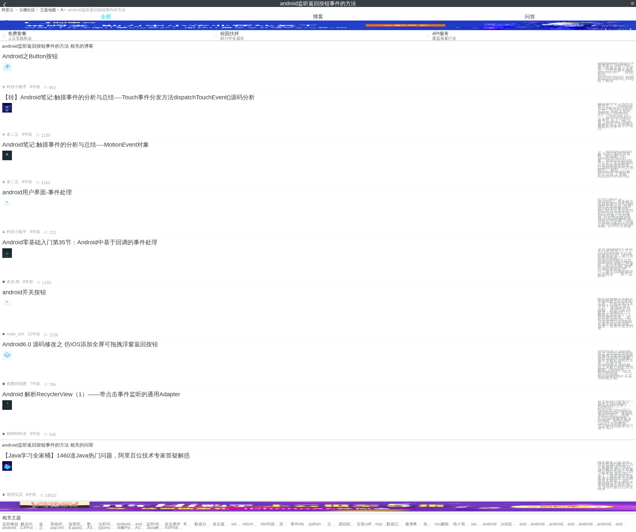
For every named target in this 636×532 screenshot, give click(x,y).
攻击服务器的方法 (222, 524)
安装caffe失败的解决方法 (366, 524)
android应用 (540, 524)
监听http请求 (155, 524)
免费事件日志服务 (429, 524)
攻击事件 (173, 524)
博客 (318, 17)
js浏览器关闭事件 (510, 524)
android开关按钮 (24, 292)
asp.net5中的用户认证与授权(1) (59, 528)
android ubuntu (588, 524)
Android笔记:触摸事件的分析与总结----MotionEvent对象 (75, 144)
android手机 (558, 524)
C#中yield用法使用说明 (30, 528)
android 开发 (525, 524)
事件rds (297, 524)
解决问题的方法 (30, 524)
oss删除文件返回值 (444, 524)
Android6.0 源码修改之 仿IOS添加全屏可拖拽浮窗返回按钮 (80, 344)
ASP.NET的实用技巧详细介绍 (174, 528)
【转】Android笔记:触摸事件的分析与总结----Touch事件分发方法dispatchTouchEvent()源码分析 (128, 97)
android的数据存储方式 (126, 524)
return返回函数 (251, 524)
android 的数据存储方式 (140, 524)
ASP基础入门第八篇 (92, 528)
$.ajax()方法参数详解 (78, 528)
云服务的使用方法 (333, 524)
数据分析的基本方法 (203, 524)
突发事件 (285, 524)
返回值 (44, 524)
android (490, 524)
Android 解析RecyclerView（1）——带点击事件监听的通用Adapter (91, 394)
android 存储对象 (621, 524)
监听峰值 (10, 524)
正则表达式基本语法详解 (44, 528)
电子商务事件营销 (462, 524)
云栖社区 (27, 10)
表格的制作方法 (59, 524)
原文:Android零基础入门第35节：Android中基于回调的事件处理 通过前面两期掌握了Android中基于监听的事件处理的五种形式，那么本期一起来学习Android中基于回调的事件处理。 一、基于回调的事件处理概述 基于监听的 (615, 263)
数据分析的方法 (92, 524)
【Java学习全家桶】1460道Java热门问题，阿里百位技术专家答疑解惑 (96, 455)
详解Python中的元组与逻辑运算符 (126, 528)
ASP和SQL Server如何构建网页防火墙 (140, 528)
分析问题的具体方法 (107, 524)
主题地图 (48, 10)
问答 (530, 17)
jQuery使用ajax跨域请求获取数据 (107, 528)
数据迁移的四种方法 (396, 524)
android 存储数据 (11, 528)
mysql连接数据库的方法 (381, 524)
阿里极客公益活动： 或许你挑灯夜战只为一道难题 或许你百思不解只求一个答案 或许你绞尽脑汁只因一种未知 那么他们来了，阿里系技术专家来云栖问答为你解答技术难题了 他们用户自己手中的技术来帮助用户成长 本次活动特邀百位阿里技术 (615, 476)
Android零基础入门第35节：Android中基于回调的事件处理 (79, 242)
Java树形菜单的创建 (155, 528)
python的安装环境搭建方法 (318, 524)
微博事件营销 (414, 524)
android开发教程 (573, 524)
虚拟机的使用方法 (348, 524)
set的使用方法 (236, 524)
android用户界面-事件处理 (37, 192)
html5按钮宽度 (270, 524)
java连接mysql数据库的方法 (477, 524)
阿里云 (8, 10)
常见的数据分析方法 (188, 524)
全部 (106, 17)
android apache (606, 524)
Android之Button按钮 (30, 56)
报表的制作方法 (78, 524)
